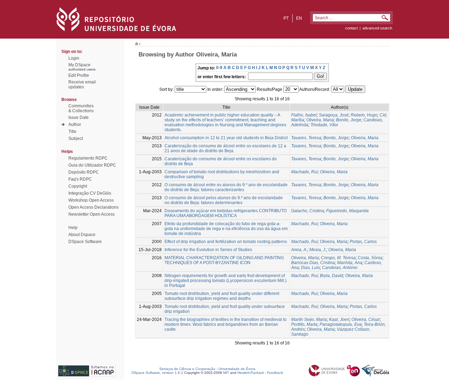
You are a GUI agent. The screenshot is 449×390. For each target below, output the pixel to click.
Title (72, 131)
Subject (75, 138)
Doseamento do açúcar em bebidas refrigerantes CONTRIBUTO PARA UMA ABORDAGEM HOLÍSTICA (226, 213)
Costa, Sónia (370, 257)
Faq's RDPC (80, 179)
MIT (226, 373)
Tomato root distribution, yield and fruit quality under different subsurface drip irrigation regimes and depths (222, 296)
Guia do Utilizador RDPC (92, 165)
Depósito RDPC (83, 172)
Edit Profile (78, 75)
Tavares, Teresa (306, 137)
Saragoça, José (334, 115)
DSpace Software (85, 241)
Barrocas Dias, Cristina (313, 262)
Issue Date (78, 117)
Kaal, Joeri (339, 319)
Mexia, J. (317, 249)
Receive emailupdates (82, 84)
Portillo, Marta (304, 324)
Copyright (77, 186)
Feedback (275, 373)
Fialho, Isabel (304, 115)
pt (286, 18)
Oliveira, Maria (320, 119)
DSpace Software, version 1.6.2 (157, 373)
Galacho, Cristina (307, 210)
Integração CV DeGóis (89, 193)
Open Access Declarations (93, 207)
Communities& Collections (81, 108)
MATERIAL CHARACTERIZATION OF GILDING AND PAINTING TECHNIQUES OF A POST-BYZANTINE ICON (224, 260)
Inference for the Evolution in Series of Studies (208, 249)
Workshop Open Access (91, 200)
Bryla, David (331, 275)
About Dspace (81, 234)
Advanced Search (377, 28)
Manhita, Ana (349, 262)
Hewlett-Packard (250, 373)
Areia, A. (299, 249)
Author (74, 124)
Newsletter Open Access (91, 214)
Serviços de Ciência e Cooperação (187, 369)
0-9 (219, 67)
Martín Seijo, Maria (309, 319)
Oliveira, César (365, 319)
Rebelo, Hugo (364, 115)
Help (73, 227)
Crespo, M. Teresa (338, 257)
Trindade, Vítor (324, 124)
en (299, 18)
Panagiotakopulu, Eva (341, 324)
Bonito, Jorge (348, 119)
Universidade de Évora (237, 369)
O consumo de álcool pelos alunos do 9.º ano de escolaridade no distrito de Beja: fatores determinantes (224, 200)
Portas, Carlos (363, 241)
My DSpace (79, 64)
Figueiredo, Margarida (347, 210)
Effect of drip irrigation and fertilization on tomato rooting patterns (226, 241)
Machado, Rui (304, 171)
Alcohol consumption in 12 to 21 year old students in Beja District (226, 137)
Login (73, 58)
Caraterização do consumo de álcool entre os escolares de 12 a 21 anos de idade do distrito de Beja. (225, 148)
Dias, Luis (310, 267)
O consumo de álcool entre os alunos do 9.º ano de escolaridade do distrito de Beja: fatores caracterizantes (226, 187)
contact (351, 28)
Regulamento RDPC (88, 158)
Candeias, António (339, 267)
